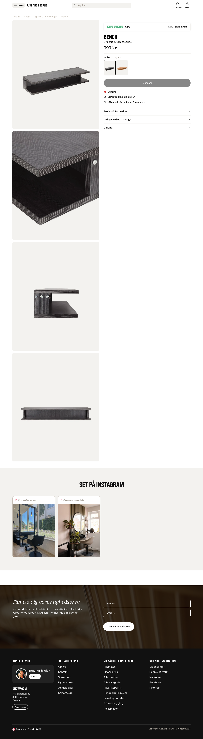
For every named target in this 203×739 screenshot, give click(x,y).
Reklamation (111, 709)
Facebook (155, 682)
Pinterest (154, 688)
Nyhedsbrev (65, 682)
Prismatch (110, 667)
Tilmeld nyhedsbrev (118, 626)
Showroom (64, 677)
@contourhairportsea (27, 500)
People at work (158, 672)
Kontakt (34, 676)
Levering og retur (114, 698)
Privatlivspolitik (112, 688)
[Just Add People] (37, 5)
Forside (16, 16)
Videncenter (156, 667)
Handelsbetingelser (115, 693)
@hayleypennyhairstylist (73, 500)
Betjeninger (51, 16)
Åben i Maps (20, 707)
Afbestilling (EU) (113, 703)
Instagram (155, 677)
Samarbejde (65, 693)
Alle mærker (111, 677)
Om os (62, 667)
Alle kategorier (112, 682)
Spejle (38, 16)
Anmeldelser (65, 688)
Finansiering (111, 672)
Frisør (27, 16)
